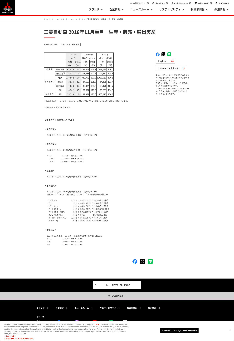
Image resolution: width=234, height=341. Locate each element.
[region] (117, 331)
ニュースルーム (82, 308)
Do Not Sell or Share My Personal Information (179, 330)
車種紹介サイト (141, 3)
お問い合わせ (205, 3)
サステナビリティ (108, 308)
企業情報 (60, 308)
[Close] (230, 330)
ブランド (41, 308)
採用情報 (152, 308)
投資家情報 (132, 308)
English (162, 61)
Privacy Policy (10, 336)
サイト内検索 (224, 3)
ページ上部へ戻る (116, 296)
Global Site (161, 3)
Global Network (182, 3)
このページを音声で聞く (169, 68)
